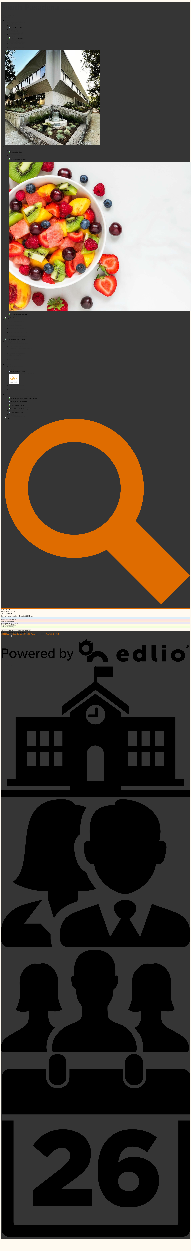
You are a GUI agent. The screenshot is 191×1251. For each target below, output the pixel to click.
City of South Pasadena (16, 366)
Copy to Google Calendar (9, 616)
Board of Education (15, 24)
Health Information (15, 355)
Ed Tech (11, 414)
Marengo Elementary (15, 325)
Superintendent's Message (17, 22)
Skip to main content (7, 15)
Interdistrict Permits (15, 359)
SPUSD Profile (13, 31)
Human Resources (14, 148)
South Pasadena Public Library (18, 370)
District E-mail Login (15, 403)
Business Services (14, 150)
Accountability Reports (16, 33)
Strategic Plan (13, 29)
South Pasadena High (7, 627)
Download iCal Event (26, 616)
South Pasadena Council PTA (18, 385)
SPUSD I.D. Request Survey (18, 416)
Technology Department (16, 157)
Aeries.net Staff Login (16, 410)
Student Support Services (17, 155)
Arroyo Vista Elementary (16, 321)
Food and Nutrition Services (17, 161)
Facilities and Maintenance (17, 312)
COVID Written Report (16, 43)
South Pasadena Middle (8, 625)
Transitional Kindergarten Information (21, 348)
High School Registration (17, 354)
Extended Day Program (16, 316)
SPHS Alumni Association (17, 389)
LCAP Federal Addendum (17, 47)
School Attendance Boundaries (18, 343)
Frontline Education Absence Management (22, 396)
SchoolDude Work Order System (19, 407)
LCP (10, 45)
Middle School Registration (17, 352)
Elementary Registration (16, 346)
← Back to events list (9, 630)
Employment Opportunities (17, 400)
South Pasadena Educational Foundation (21, 373)
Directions (12, 36)
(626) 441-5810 (41, 634)
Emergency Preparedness (17, 42)
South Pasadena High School (18, 336)
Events (3, 618)
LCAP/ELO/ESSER (15, 34)
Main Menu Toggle (7, 17)
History (11, 25)
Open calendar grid (24, 630)
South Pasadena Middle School (18, 332)
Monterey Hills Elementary (17, 328)
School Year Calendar (15, 49)
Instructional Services (15, 154)
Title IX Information (15, 40)
